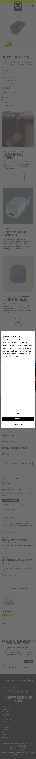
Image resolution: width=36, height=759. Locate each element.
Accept (17, 419)
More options (18, 424)
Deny (18, 413)
